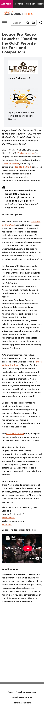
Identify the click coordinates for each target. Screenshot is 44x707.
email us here (8, 517)
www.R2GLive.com (10, 163)
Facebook (7, 524)
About (10, 692)
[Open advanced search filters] (34, 23)
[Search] (28, 23)
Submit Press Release (22, 697)
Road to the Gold (22, 167)
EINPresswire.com (25, 153)
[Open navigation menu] (4, 22)
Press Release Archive (26, 692)
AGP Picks (6, 4)
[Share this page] (40, 22)
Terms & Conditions (22, 703)
